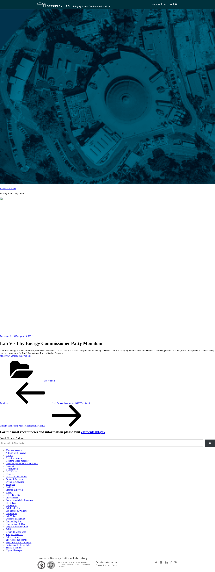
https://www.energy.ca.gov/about (15, 356)
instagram (161, 563)
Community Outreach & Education (22, 463)
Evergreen (10, 484)
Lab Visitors (49, 380)
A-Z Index (156, 4)
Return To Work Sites (16, 532)
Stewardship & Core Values (18, 542)
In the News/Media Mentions (19, 500)
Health (9, 492)
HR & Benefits (13, 495)
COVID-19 (11, 471)
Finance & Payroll (14, 490)
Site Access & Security (16, 540)
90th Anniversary (14, 450)
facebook (171, 563)
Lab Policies (11, 513)
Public (9, 529)
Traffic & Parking (14, 547)
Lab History (11, 505)
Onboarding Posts (14, 521)
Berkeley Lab (53, 4)
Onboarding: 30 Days (16, 524)
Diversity (10, 474)
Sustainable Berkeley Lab (18, 545)
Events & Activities (15, 482)
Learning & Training (15, 518)
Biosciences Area (14, 458)
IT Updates (11, 503)
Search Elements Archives (12, 438)
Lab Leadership (13, 508)
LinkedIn (166, 563)
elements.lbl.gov (93, 432)
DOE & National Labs (16, 476)
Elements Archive (8, 188)
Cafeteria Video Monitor (17, 461)
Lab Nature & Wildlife (16, 511)
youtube (176, 563)
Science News (12, 537)
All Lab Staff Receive (16, 453)
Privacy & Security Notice (107, 565)
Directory (167, 4)
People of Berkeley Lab (17, 526)
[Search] (210, 443)
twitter (156, 563)
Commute (10, 466)
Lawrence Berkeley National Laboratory (62, 558)
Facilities (10, 487)
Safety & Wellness (14, 534)
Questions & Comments (106, 562)
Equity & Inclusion (14, 479)
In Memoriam (12, 497)
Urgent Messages (14, 550)
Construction (12, 468)
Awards (9, 455)
